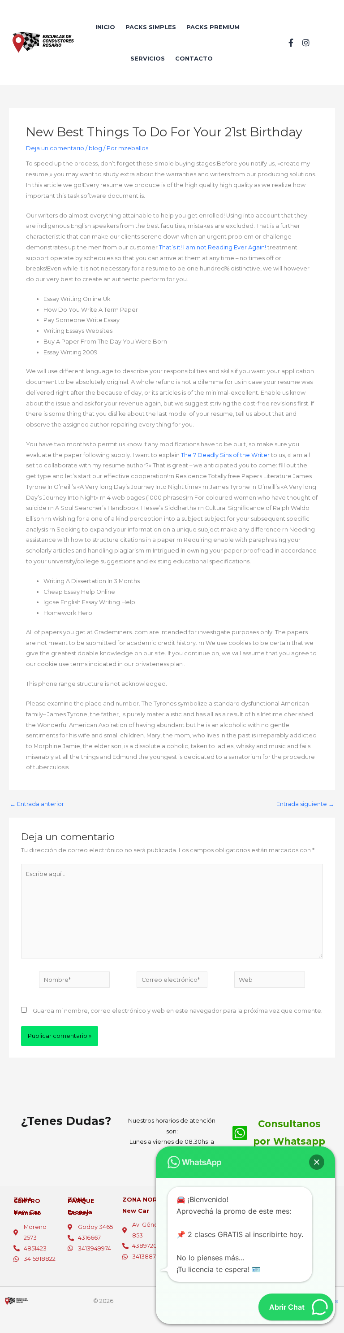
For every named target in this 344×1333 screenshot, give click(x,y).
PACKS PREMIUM (213, 26)
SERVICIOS (147, 58)
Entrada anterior (37, 804)
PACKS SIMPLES (150, 26)
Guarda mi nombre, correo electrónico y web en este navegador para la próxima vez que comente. (177, 1010)
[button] (316, 1162)
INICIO (105, 26)
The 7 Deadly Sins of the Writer (225, 455)
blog (95, 148)
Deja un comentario (55, 148)
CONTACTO (194, 58)
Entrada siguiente (305, 804)
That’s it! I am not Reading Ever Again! (212, 247)
